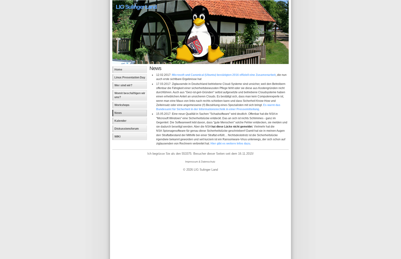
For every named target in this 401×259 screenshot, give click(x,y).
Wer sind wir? (123, 85)
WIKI (117, 136)
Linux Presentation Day (129, 77)
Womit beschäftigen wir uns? (129, 95)
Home (118, 69)
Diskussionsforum (126, 128)
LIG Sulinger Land (136, 7)
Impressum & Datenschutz (200, 161)
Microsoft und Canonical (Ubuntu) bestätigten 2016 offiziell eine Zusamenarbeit (224, 75)
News (118, 113)
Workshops (121, 105)
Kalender (120, 120)
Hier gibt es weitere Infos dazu (230, 143)
